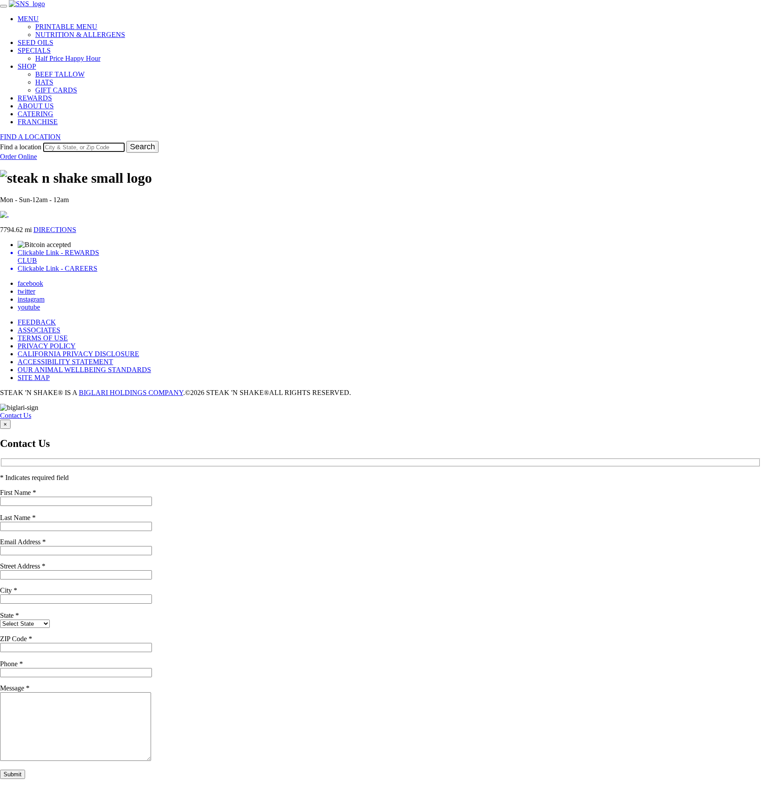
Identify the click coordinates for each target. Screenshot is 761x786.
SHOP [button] (27, 66)
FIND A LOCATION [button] (30, 136)
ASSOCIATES (39, 330)
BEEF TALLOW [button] (60, 74)
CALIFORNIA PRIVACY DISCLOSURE (78, 354)
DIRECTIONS (54, 229)
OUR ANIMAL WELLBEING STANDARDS (84, 369)
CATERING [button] (35, 114)
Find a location (20, 147)
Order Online (18, 156)
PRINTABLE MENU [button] (66, 26)
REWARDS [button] (35, 98)
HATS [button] (44, 82)
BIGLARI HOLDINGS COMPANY (131, 392)
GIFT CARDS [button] (56, 90)
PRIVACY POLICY (47, 346)
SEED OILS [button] (35, 42)
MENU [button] (28, 18)
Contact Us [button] (15, 415)
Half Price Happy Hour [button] (67, 58)
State (9, 615)
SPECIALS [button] (34, 50)
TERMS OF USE (43, 338)
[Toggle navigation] (3, 6)
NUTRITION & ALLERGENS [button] (80, 34)
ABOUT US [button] (36, 106)
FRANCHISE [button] (38, 121)
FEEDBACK (37, 322)
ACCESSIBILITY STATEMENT (65, 361)
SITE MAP (34, 377)
